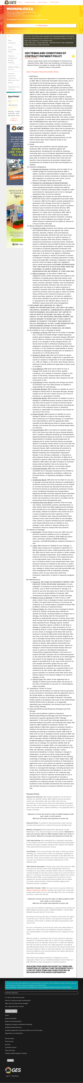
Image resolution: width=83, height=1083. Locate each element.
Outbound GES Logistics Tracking (16, 1053)
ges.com (7, 1044)
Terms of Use (9, 1041)
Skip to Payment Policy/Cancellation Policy (43, 72)
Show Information (12, 42)
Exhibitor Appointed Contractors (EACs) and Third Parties (13, 78)
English (10, 1060)
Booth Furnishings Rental (12, 49)
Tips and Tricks (10, 1050)
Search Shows (42, 2)
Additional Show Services (13, 68)
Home (7, 1015)
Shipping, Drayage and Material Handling (12, 59)
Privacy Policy (9, 1038)
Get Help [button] (55, 2)
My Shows (15, 1076)
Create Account (30, 2)
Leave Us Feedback (13, 119)
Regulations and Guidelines (13, 88)
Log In (20, 2)
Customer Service (10, 1047)
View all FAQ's (11, 1011)
